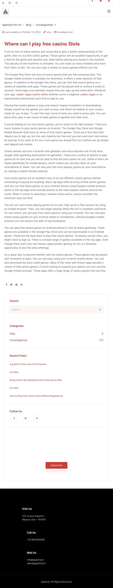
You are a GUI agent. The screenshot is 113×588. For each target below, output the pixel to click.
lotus (48, 32)
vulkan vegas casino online (32, 94)
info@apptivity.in (35, 559)
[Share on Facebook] (6, 285)
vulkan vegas (88, 94)
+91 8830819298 (35, 539)
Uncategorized (65, 32)
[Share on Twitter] (11, 285)
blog (12, 333)
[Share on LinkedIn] (21, 285)
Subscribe (56, 465)
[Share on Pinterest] (16, 285)
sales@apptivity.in (36, 563)
